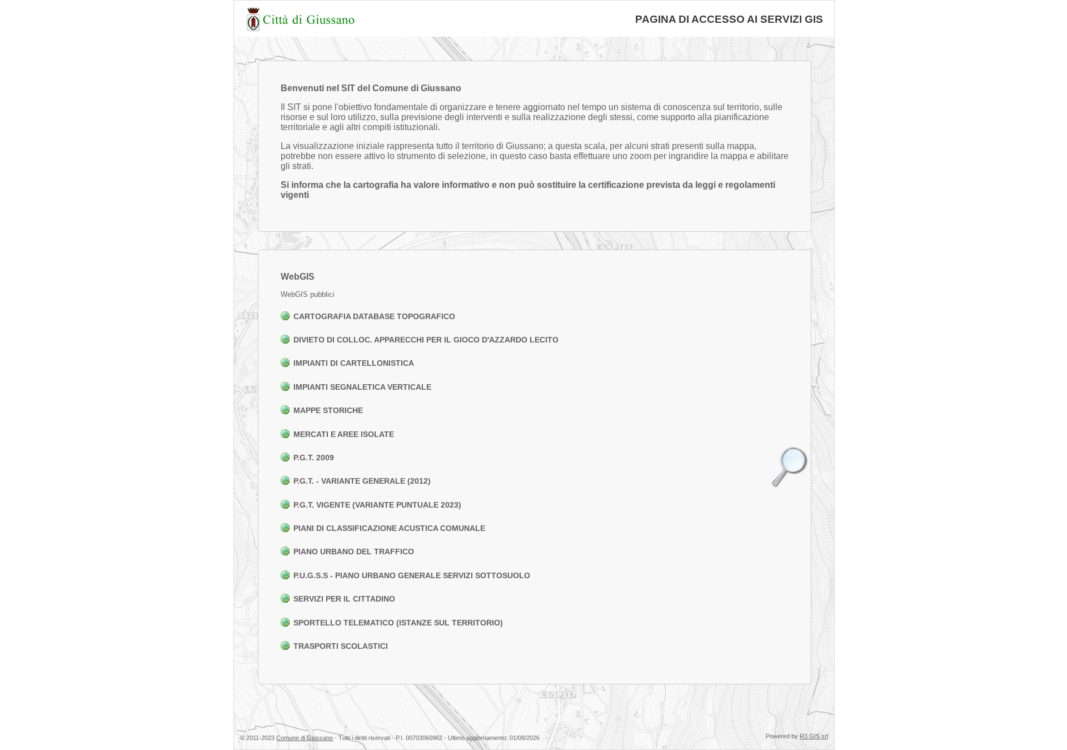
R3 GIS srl (814, 736)
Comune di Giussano (304, 737)
